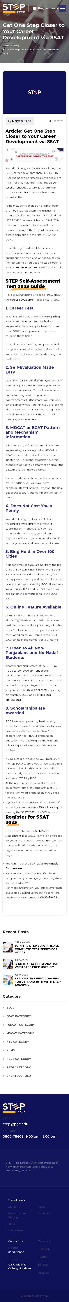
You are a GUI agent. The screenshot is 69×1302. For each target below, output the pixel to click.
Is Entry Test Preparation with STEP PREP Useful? (37, 965)
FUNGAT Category (20, 1024)
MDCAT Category (20, 1033)
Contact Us (45, 1213)
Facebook (44, 1241)
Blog (16, 45)
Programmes (46, 8)
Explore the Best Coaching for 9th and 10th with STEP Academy (38, 982)
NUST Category (18, 1059)
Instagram (44, 1248)
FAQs (41, 1207)
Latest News (16, 1230)
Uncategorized (18, 1076)
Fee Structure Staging (17, 1215)
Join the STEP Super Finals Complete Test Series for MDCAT (37, 949)
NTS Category (17, 1041)
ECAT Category (18, 1016)
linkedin (43, 1264)
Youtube (43, 1272)
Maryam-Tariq (21, 121)
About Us (14, 1207)
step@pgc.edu (15, 1124)
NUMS (10, 1050)
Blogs (11, 1223)
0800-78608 (13, 1137)
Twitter (43, 1256)
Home (6, 45)
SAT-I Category (18, 1067)
